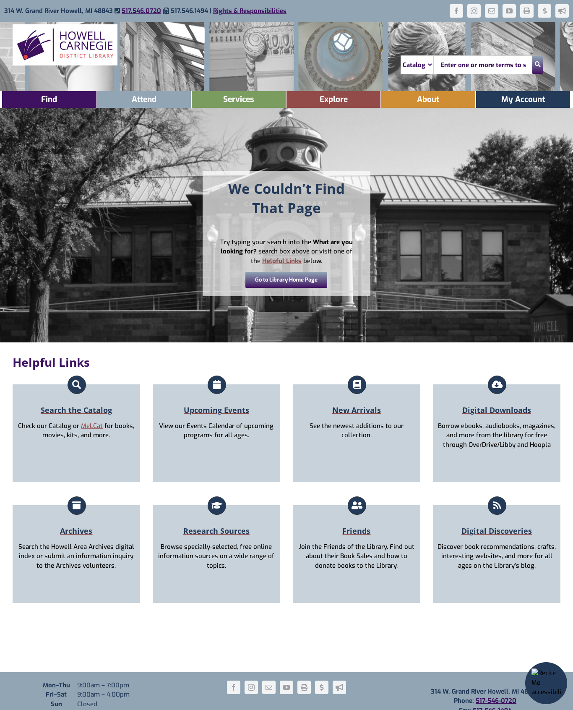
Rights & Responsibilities (249, 11)
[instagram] (474, 11)
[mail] (491, 11)
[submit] (537, 65)
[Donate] (544, 11)
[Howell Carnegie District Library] (65, 27)
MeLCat (92, 426)
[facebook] (456, 11)
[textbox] (483, 64)
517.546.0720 (141, 11)
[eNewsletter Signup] (562, 11)
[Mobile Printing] (527, 11)
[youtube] (509, 11)
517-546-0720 (496, 701)
